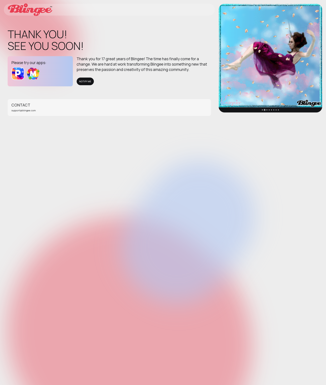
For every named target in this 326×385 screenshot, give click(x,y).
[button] (262, 109)
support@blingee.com (23, 110)
